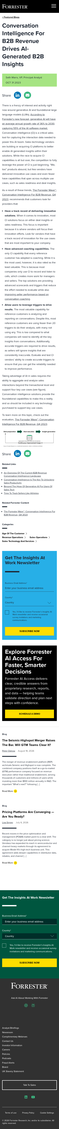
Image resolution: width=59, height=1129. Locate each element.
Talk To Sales (29, 1085)
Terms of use (10, 1112)
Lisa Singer (7, 822)
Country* (9, 597)
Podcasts (6, 1058)
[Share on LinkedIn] (17, 95)
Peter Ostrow (8, 751)
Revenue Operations (12, 537)
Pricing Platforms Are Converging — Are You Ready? (28, 814)
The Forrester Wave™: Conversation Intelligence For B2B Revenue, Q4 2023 (29, 194)
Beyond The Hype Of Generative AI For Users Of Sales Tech (28, 488)
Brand (5, 1067)
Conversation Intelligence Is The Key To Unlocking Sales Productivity (29, 481)
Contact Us (7, 1041)
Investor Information (12, 1045)
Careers (6, 1049)
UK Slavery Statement (13, 1071)
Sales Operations (38, 537)
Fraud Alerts (8, 1062)
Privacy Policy (28, 1112)
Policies (6, 1054)
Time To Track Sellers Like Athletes (21, 493)
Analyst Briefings (10, 1028)
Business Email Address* (16, 583)
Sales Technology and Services (18, 541)
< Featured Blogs (10, 17)
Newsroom (7, 1032)
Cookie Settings (47, 1112)
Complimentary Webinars (14, 1036)
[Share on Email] (27, 95)
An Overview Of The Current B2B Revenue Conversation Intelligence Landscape (25, 474)
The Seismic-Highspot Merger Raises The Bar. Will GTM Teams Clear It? (28, 742)
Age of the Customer (13, 533)
